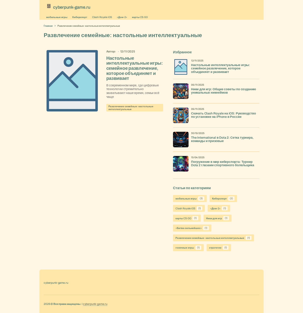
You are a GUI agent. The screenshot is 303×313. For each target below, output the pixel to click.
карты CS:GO (140, 17)
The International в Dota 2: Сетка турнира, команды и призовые (222, 139)
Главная (48, 25)
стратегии (218, 247)
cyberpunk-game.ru (95, 304)
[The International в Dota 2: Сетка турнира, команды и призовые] (181, 139)
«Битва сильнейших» (191, 228)
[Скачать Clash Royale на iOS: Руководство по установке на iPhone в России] (181, 115)
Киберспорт (79, 17)
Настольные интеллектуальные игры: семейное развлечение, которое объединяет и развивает (220, 68)
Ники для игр (217, 218)
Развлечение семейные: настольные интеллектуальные (131, 108)
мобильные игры (56, 17)
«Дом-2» (122, 17)
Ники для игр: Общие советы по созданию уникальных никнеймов (223, 91)
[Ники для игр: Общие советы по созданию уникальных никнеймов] (181, 91)
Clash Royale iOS (102, 17)
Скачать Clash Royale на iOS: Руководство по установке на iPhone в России (223, 115)
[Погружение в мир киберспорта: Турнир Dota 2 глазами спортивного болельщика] (181, 164)
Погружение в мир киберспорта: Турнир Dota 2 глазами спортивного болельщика (222, 163)
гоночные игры (187, 247)
